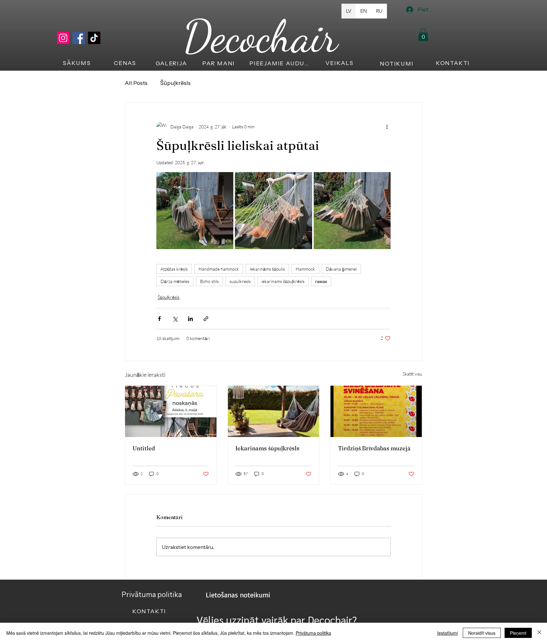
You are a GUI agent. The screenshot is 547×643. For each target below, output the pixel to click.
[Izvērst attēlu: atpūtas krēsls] (273, 210)
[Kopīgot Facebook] (159, 319)
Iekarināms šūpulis (267, 269)
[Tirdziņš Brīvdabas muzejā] (376, 411)
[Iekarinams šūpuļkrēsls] (273, 411)
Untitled (144, 448)
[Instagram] (63, 38)
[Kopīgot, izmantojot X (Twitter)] (175, 319)
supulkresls (240, 281)
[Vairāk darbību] (387, 127)
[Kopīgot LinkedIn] (190, 319)
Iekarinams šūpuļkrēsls (267, 448)
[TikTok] (94, 38)
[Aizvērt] (539, 633)
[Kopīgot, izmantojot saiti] (206, 319)
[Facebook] (78, 38)
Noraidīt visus (481, 633)
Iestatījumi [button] (447, 633)
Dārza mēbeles (174, 281)
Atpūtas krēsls (174, 269)
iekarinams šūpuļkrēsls (283, 281)
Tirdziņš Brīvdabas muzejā (374, 448)
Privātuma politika (313, 633)
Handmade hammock (218, 269)
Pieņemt (518, 633)
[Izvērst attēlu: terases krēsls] (352, 210)
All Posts (136, 83)
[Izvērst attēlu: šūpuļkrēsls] (194, 210)
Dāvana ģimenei (341, 269)
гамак (321, 281)
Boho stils (209, 281)
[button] (423, 34)
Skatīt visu (412, 373)
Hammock (305, 269)
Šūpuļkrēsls (175, 83)
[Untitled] (171, 411)
